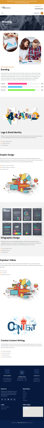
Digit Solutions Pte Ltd (22, 422)
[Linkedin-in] (11, 399)
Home (3, 24)
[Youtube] (8, 399)
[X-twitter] (5, 399)
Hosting (24, 396)
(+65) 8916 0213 (39, 8)
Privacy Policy (4, 408)
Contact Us (25, 400)
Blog (24, 398)
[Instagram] (14, 399)
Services (24, 394)
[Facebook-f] (2, 399)
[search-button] (42, 13)
